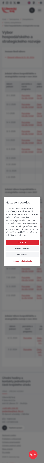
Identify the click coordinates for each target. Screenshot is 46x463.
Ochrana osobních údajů (22, 261)
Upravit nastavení (22, 248)
